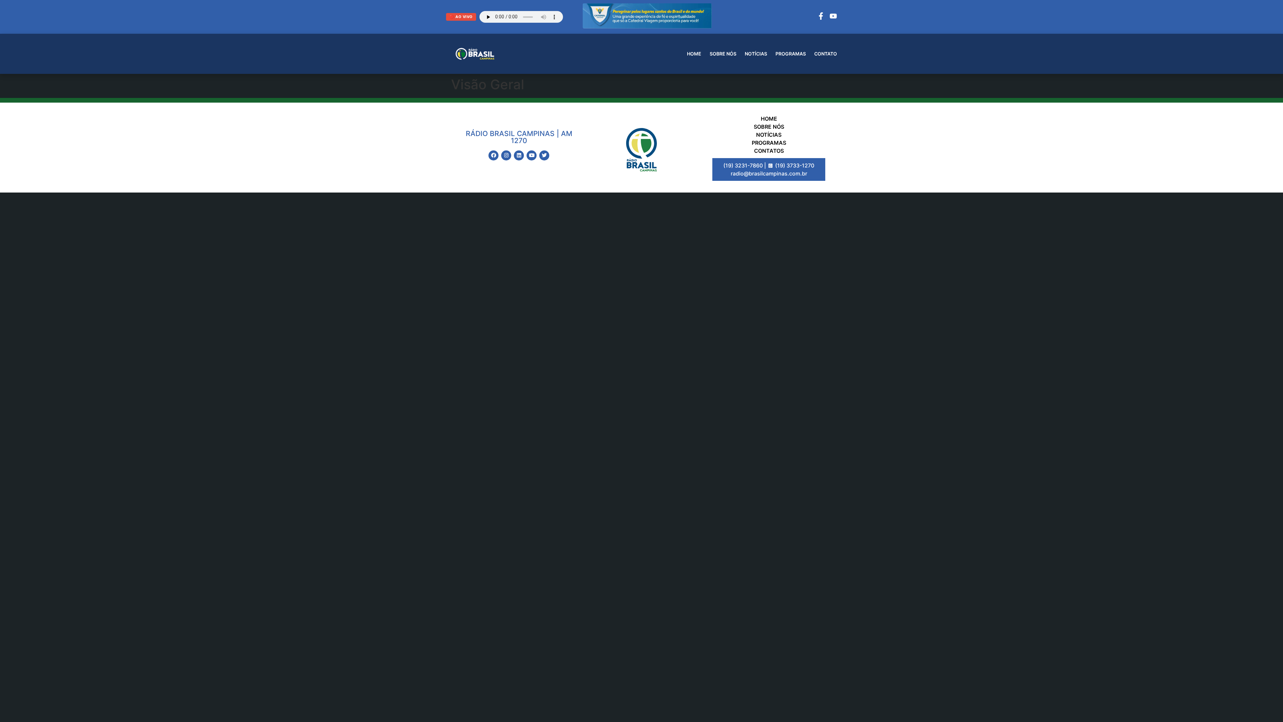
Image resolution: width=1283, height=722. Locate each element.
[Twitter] (544, 155)
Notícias (756, 53)
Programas (790, 53)
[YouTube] (833, 17)
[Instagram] (506, 155)
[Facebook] (821, 17)
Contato (825, 53)
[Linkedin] (519, 155)
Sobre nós (723, 53)
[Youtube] (532, 155)
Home (694, 53)
